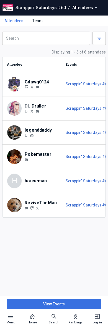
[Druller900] (32, 111)
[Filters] (99, 38)
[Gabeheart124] (32, 87)
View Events (54, 304)
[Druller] (26, 111)
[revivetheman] (26, 208)
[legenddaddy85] (32, 135)
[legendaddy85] (26, 135)
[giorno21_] (26, 160)
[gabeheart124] (37, 87)
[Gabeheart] (26, 87)
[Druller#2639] (37, 111)
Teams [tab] (38, 21)
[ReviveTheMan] (32, 208)
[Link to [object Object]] (16, 83)
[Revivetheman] (37, 208)
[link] (37, 87)
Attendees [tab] (13, 21)
